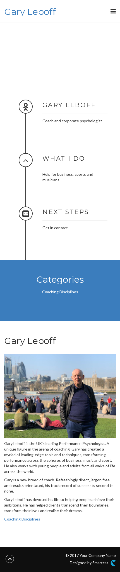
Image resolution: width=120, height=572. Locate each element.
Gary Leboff (30, 11)
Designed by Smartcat (89, 562)
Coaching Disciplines (60, 291)
